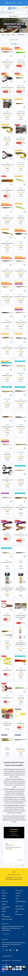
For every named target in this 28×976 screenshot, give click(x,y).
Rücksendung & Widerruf (5, 908)
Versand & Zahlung (20, 909)
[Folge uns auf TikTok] (13, 950)
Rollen (13, 34)
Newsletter (4, 893)
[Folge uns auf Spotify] (17, 950)
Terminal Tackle (21, 34)
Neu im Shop (5, 901)
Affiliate (4, 911)
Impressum (18, 893)
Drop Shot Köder (14, 39)
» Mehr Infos (19, 2)
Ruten (8, 34)
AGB (17, 911)
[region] (14, 852)
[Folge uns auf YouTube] (10, 950)
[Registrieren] (24, 934)
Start (3, 19)
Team (17, 898)
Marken (3, 898)
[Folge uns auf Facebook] (3, 950)
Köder (3, 34)
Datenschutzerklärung (21, 902)
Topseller (4, 904)
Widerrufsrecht (19, 906)
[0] (22, 8)
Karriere (4, 895)
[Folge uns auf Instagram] (7, 950)
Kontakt (17, 895)
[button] (2, 852)
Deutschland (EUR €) (7, 956)
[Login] (19, 8)
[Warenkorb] (25, 8)
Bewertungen (19, 914)
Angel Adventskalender (6, 915)
